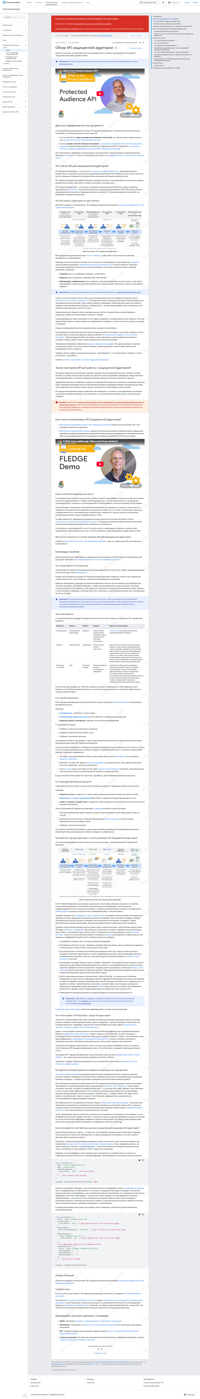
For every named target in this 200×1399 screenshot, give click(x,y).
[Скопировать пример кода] (143, 1160)
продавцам (73, 1074)
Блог (88, 2)
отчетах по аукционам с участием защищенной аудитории (85, 360)
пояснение (79, 1321)
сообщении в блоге (65, 64)
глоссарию (70, 155)
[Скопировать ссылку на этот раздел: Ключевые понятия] (81, 552)
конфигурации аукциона (134, 1188)
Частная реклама (51, 2)
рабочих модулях (111, 819)
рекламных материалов (95, 763)
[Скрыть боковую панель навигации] (25, 1395)
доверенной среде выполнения (76, 1034)
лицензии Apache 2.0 (57, 1364)
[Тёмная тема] (139, 1160)
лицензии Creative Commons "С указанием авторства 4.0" (114, 1362)
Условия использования (39, 1394)
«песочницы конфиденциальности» (105, 171)
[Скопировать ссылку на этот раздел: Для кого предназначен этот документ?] (106, 125)
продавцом (121, 756)
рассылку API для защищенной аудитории (100, 1325)
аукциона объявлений (68, 759)
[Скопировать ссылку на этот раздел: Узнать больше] (76, 1275)
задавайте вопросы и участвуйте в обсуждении (103, 1321)
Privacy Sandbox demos (151, 1386)
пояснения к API (129, 1061)
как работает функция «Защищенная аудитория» (82, 140)
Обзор (29, 2)
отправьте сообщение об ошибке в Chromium (77, 1340)
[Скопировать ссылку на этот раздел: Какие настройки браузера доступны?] (96, 494)
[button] (12, 25)
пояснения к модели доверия (66, 1064)
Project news (35, 1386)
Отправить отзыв (135, 48)
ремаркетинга (81, 573)
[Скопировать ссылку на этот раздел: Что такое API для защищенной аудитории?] (111, 166)
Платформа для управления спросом (75, 717)
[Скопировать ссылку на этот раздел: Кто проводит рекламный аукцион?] (94, 782)
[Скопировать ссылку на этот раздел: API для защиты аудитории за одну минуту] (101, 201)
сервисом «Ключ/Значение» (115, 1086)
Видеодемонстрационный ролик (77, 1305)
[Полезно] (139, 42)
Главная (187, 2)
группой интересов (120, 702)
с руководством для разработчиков (89, 402)
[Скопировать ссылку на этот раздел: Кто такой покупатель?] (81, 698)
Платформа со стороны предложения (75, 798)
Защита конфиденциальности (72, 2)
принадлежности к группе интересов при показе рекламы (89, 1144)
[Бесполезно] (143, 42)
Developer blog (35, 1382)
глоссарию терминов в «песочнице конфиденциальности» (98, 560)
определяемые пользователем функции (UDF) (90, 1039)
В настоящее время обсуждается (68, 1009)
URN (100, 986)
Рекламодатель (66, 713)
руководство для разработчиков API (80, 1300)
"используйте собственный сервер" (115, 1103)
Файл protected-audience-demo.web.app (75, 431)
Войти (195, 2)
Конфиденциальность (57, 1394)
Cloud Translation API (105, 35)
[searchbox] (14, 17)
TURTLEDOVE (72, 190)
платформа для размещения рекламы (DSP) (96, 265)
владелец (135, 262)
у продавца (97, 809)
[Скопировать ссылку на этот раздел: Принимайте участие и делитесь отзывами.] (111, 1316)
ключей (69, 769)
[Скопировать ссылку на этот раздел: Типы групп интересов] (75, 614)
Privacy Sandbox (60, 42)
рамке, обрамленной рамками (101, 344)
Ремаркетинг (114, 631)
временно (84, 1001)
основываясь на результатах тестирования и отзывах (76, 522)
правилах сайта (90, 1364)
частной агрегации (84, 1003)
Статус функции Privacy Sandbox (66, 29)
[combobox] (149, 2)
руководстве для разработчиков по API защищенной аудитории (86, 425)
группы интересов (94, 256)
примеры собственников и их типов (128, 292)
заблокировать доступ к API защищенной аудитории (85, 541)
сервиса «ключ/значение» (108, 769)
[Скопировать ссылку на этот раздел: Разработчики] (72, 1289)
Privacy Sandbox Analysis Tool (153, 1382)
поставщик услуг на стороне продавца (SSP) (72, 301)
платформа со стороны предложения (89, 916)
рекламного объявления (73, 930)
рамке (109, 935)
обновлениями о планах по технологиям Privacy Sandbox (91, 24)
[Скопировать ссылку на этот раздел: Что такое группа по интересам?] (90, 566)
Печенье (38, 2)
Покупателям (60, 1074)
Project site (90, 1382)
